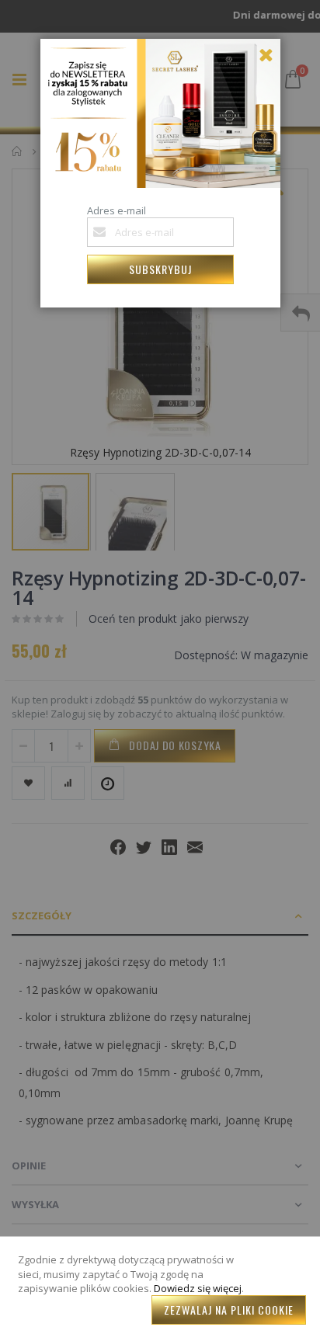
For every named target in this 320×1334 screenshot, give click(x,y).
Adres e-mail (116, 210)
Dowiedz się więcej (198, 1288)
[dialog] (160, 667)
